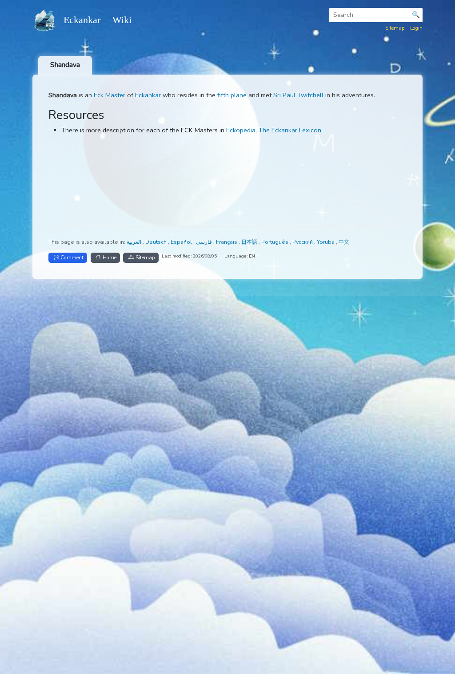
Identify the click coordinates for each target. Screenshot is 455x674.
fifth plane (232, 95)
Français (227, 242)
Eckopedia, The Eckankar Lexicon (273, 130)
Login (416, 28)
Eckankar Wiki (98, 19)
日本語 (250, 242)
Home (109, 257)
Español (182, 242)
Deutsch (156, 242)
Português (275, 242)
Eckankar (148, 95)
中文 (344, 242)
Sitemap (395, 28)
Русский (303, 242)
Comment (72, 257)
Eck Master (109, 95)
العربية (135, 242)
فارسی (204, 242)
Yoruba (326, 242)
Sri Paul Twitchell (298, 95)
